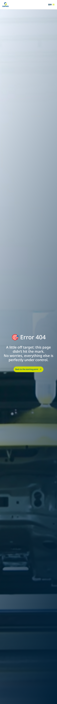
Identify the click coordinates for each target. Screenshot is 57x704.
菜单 (50, 4)
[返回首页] (5, 4)
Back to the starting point (26, 369)
